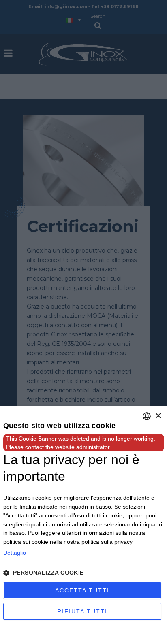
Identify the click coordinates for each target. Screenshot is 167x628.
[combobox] (147, 416)
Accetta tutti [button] (82, 590)
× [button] (158, 416)
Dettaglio (14, 552)
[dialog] (83, 517)
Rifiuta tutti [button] (82, 611)
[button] (83, 573)
